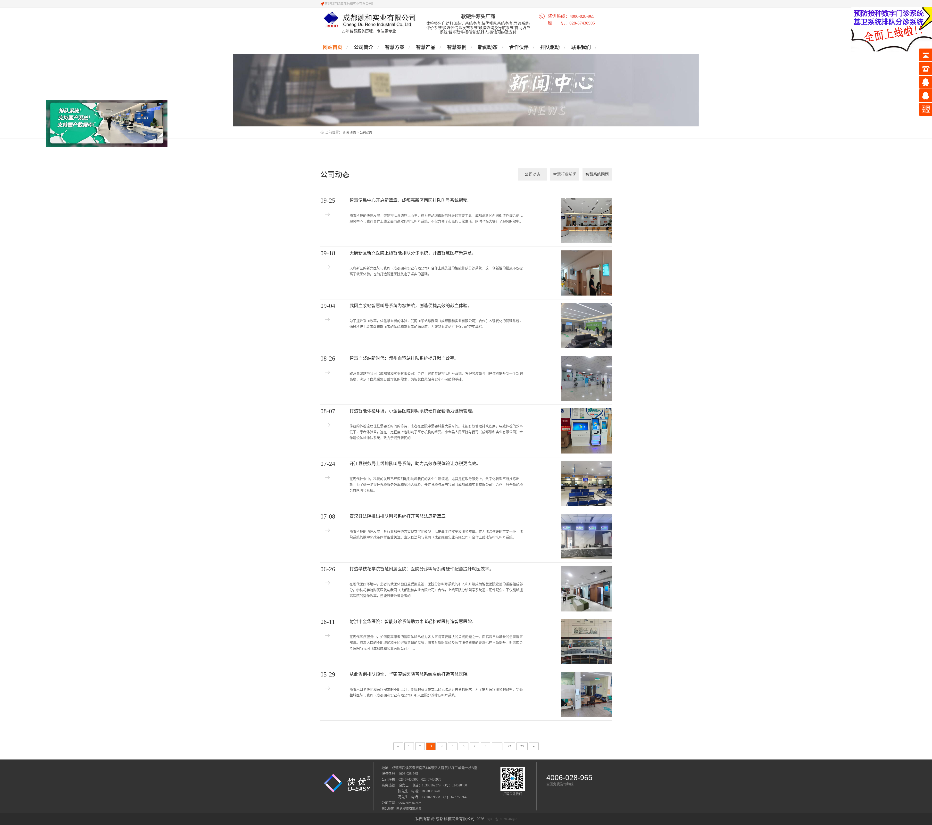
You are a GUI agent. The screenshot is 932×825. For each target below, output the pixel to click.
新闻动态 (488, 47)
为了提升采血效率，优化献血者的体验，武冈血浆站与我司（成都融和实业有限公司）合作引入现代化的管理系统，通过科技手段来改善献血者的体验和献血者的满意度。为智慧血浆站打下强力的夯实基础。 (436, 324)
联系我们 (581, 47)
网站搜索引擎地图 (408, 808)
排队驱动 (550, 47)
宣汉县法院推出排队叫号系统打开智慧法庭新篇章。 (400, 516)
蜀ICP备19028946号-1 (502, 819)
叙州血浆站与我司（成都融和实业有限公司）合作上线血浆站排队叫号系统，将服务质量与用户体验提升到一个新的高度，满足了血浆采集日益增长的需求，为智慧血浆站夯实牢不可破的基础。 (436, 376)
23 (522, 746)
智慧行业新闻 (564, 174)
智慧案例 (456, 47)
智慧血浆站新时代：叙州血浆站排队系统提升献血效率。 (404, 358)
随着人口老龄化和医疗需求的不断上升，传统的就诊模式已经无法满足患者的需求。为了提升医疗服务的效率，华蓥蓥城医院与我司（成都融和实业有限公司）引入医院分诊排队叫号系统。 (436, 692)
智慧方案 (394, 47)
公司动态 (366, 132)
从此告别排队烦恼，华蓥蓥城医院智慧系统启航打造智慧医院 (408, 674)
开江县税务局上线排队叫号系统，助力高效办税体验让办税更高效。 (415, 463)
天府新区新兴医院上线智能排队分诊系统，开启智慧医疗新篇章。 (413, 253)
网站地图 (388, 808)
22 (509, 746)
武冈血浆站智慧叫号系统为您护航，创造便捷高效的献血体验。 (411, 305)
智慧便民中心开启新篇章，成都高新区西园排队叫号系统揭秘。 (411, 200)
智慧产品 (425, 47)
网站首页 (332, 47)
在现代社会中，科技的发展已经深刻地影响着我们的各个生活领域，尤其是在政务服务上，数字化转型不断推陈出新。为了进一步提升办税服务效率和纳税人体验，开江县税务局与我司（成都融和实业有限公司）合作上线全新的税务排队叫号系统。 (436, 484)
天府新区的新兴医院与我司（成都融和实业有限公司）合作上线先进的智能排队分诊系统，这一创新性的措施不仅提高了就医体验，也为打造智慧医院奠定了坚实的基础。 (436, 271)
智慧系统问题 (597, 174)
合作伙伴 (519, 47)
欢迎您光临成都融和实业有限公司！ (350, 3)
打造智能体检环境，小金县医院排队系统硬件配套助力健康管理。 (413, 411)
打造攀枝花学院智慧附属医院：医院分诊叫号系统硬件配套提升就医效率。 (422, 569)
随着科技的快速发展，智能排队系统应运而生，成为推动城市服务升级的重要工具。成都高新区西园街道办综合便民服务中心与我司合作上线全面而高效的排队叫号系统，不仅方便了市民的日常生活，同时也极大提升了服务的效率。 (436, 218)
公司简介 (363, 47)
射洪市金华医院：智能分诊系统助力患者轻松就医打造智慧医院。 (413, 621)
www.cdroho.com (410, 803)
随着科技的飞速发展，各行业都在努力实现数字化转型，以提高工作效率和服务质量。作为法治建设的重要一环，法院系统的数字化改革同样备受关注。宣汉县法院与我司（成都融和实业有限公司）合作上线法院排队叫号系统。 (436, 534)
